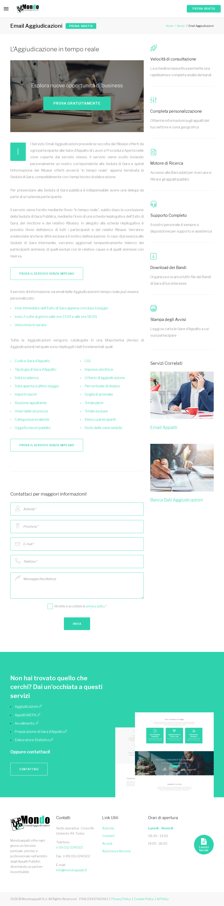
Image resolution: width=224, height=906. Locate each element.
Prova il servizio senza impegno (46, 273)
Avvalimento (25, 723)
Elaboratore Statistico (32, 740)
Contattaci (29, 769)
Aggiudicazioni (26, 706)
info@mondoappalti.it (71, 870)
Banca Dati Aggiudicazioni (176, 500)
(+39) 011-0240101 (69, 847)
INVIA (77, 623)
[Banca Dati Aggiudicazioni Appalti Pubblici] (182, 467)
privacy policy (95, 606)
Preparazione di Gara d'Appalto (39, 732)
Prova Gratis (203, 8)
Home (169, 26)
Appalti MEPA (26, 715)
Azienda (108, 828)
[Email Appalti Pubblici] (182, 395)
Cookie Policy (144, 899)
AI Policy (163, 899)
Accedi (107, 843)
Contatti (108, 836)
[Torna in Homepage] (27, 8)
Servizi (181, 26)
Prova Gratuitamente (77, 103)
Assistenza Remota (116, 851)
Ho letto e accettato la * (80, 606)
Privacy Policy (121, 899)
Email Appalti (163, 427)
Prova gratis (81, 26)
